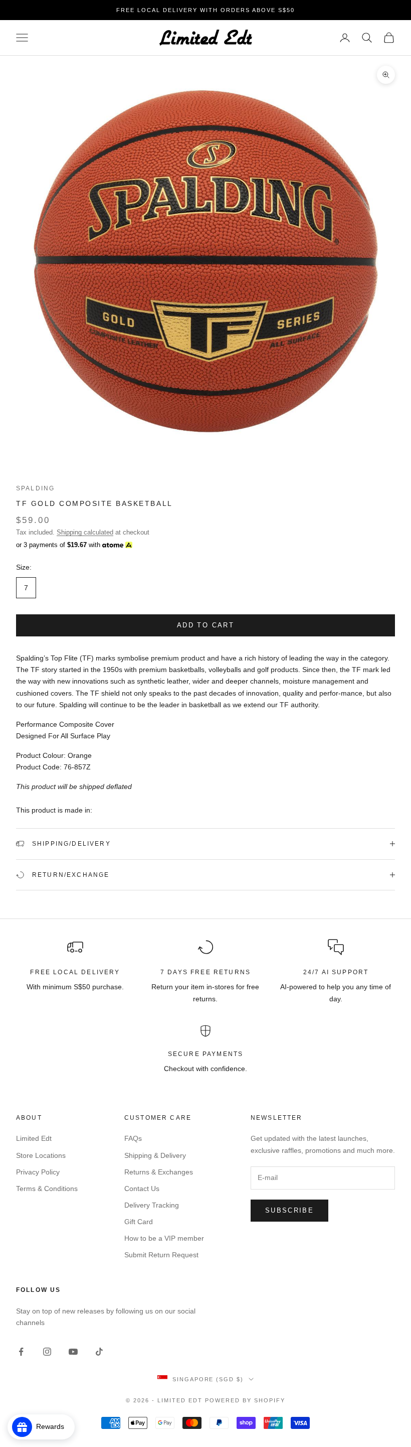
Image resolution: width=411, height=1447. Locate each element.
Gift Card (138, 1222)
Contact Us (141, 1189)
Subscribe (289, 1210)
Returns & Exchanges (158, 1172)
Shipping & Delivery (155, 1155)
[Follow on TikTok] (99, 1352)
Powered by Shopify (245, 1400)
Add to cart (205, 625)
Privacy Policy (38, 1172)
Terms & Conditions (47, 1189)
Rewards (53, 1426)
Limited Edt (34, 1138)
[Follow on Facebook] (21, 1352)
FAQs (133, 1138)
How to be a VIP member (164, 1238)
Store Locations (41, 1155)
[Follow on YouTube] (73, 1352)
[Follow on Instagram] (47, 1352)
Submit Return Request (161, 1255)
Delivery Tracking (151, 1205)
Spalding (35, 488)
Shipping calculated (85, 532)
